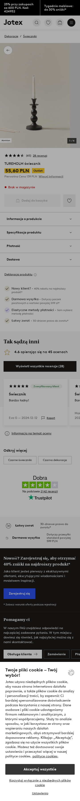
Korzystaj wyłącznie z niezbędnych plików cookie (40, 783)
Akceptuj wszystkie (40, 769)
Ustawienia (40, 793)
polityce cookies (45, 756)
